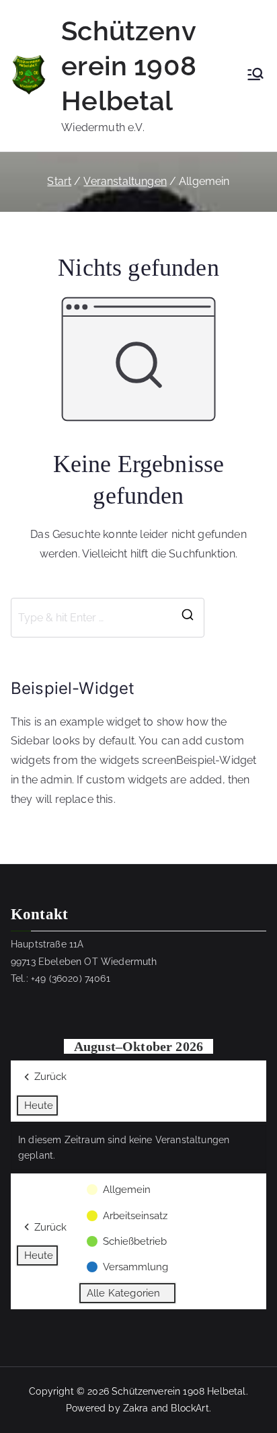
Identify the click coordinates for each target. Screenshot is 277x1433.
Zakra (136, 1408)
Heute (38, 1105)
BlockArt (189, 1408)
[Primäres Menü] (255, 75)
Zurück (50, 1077)
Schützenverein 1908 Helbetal (128, 65)
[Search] (187, 617)
